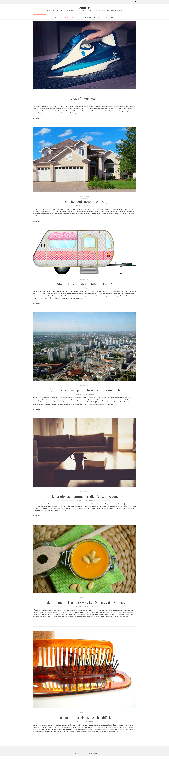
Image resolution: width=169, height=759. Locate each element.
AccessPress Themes (92, 753)
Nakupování (87, 17)
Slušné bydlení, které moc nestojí (84, 202)
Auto (56, 17)
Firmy (79, 17)
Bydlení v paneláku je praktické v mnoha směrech (84, 390)
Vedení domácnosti (84, 99)
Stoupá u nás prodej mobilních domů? (84, 284)
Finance (73, 17)
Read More (36, 118)
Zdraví (111, 17)
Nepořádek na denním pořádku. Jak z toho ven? (84, 496)
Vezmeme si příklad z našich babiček (84, 717)
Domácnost (64, 17)
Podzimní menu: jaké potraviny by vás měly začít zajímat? (84, 602)
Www (105, 17)
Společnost (97, 17)
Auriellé (84, 7)
